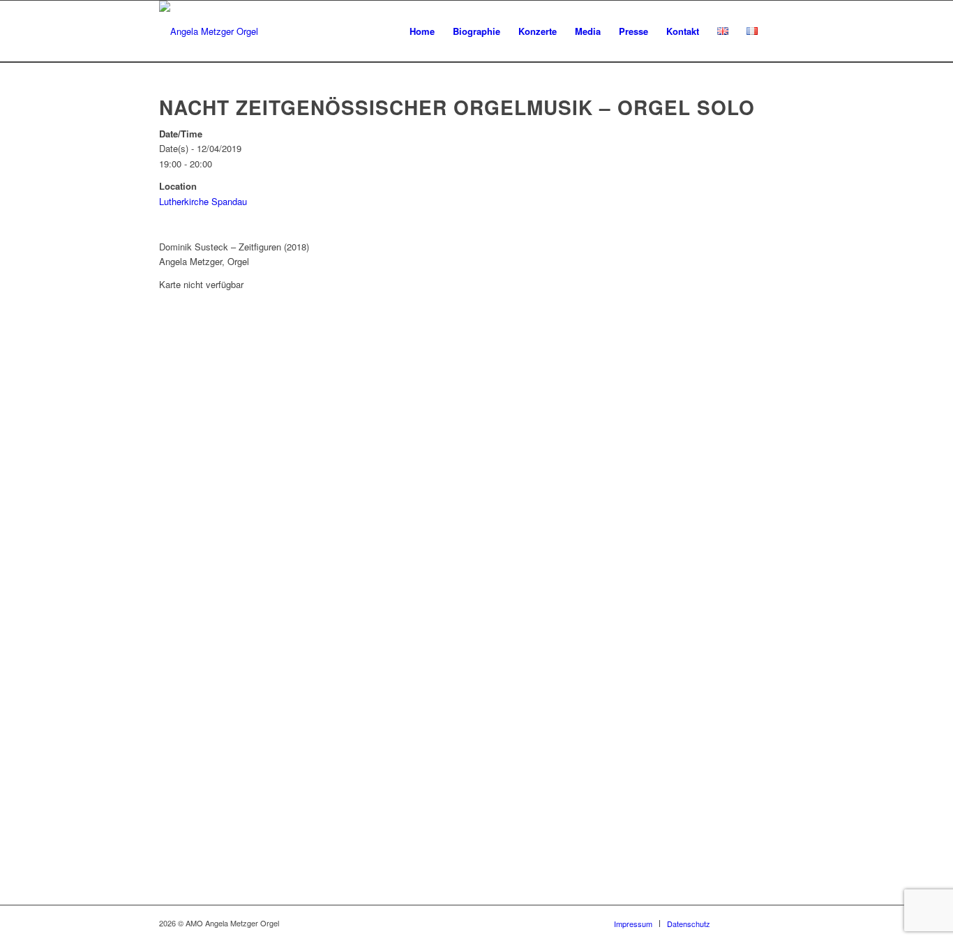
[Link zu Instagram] (783, 922)
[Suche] (780, 31)
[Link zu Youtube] (762, 922)
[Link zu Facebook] (741, 922)
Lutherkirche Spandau (203, 201)
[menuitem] (422, 31)
